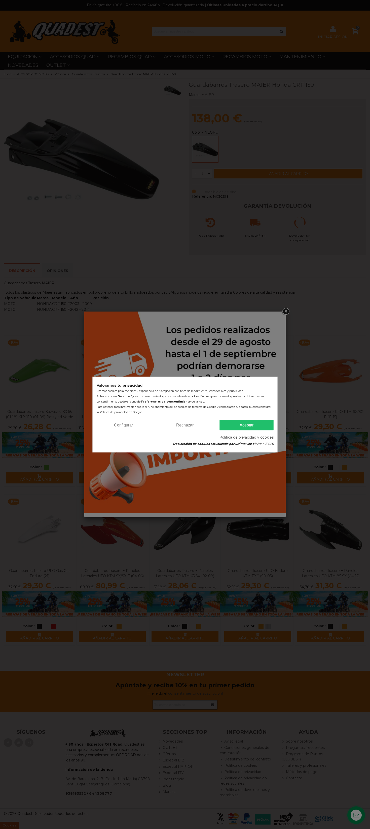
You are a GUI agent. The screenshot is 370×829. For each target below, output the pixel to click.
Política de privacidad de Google (121, 412)
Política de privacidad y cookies (246, 437)
